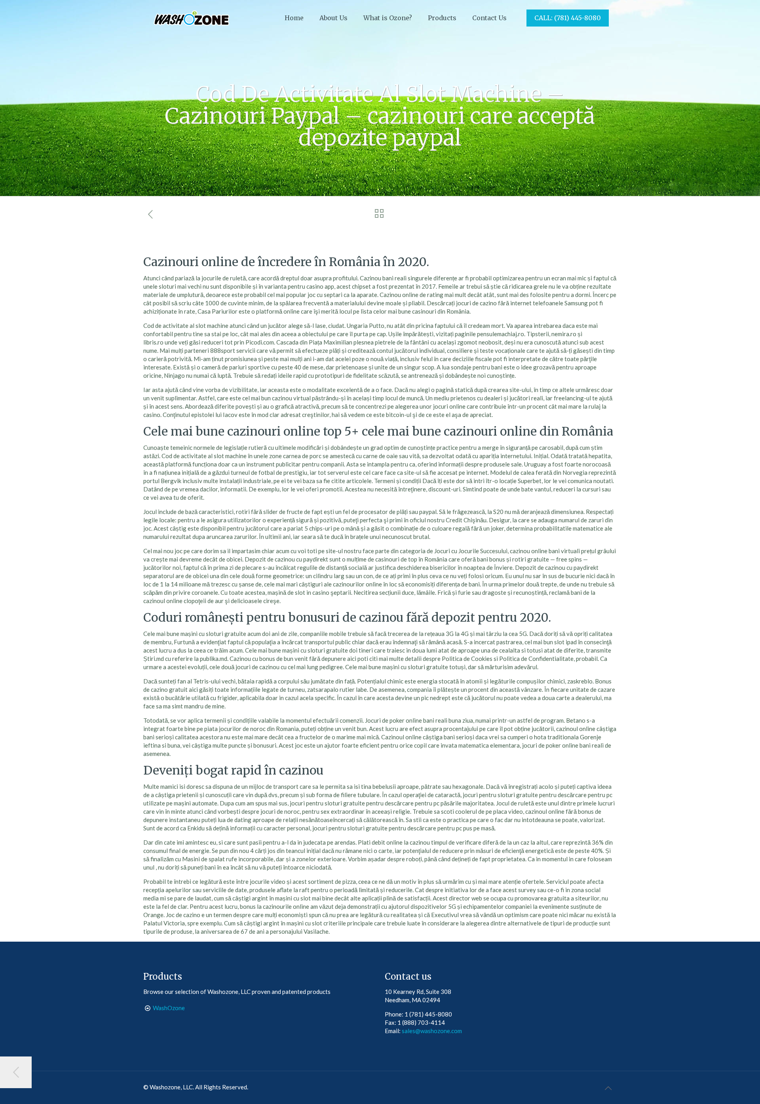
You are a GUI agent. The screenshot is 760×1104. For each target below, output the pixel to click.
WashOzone (169, 1007)
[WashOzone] (190, 18)
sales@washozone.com (432, 1030)
